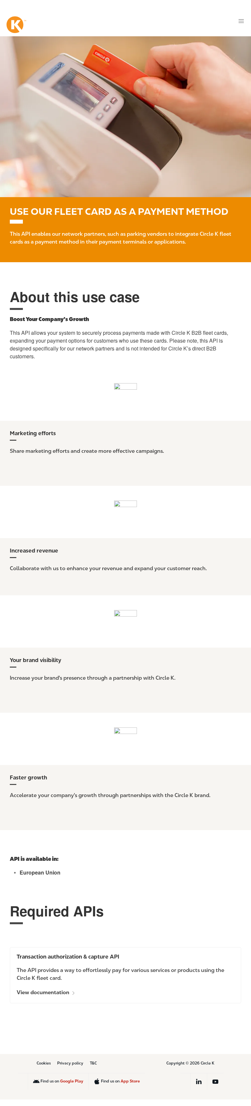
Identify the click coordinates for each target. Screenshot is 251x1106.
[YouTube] (215, 1081)
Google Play (71, 1081)
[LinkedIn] (198, 1081)
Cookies (44, 1063)
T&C (93, 1063)
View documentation (44, 992)
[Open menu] (241, 21)
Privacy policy (70, 1063)
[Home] (16, 24)
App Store (130, 1081)
